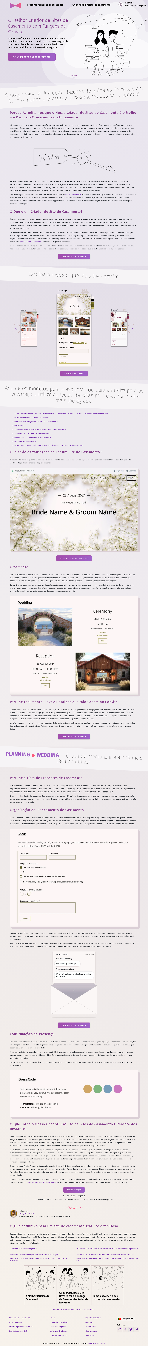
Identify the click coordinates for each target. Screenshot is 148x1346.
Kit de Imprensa (91, 1331)
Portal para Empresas (58, 1327)
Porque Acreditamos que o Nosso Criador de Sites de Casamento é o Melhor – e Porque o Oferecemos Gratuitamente (61, 414)
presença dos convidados (30, 242)
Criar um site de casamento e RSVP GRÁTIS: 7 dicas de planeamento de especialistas (107, 1249)
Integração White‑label (58, 1335)
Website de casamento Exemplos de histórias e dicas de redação (34, 1255)
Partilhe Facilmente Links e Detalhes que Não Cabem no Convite (40, 429)
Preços (52, 1318)
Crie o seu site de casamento (74, 256)
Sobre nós (88, 1322)
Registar (142, 6)
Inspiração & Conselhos (59, 1322)
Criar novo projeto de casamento (21, 1327)
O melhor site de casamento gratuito (23, 1249)
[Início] (15, 5)
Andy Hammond (27, 1213)
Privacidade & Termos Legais (96, 1343)
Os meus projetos (15, 1322)
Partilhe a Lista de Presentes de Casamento (31, 433)
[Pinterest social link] (136, 1329)
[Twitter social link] (131, 1329)
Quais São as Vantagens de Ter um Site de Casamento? (36, 422)
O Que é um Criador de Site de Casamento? (31, 418)
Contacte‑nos (90, 1335)
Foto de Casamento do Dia (18, 1331)
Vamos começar (74, 1190)
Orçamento (18, 426)
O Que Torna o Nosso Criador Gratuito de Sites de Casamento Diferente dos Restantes (48, 445)
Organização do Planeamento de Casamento (32, 437)
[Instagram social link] (119, 1329)
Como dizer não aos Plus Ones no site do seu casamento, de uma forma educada (105, 1255)
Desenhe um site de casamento (74, 558)
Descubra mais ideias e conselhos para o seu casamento (74, 1310)
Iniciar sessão (130, 6)
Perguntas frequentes (93, 1318)
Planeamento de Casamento (19, 1318)
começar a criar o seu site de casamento (41, 1182)
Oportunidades (90, 1327)
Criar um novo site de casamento (31, 56)
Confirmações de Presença (25, 441)
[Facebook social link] (125, 1329)
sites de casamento (73, 195)
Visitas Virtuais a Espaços (59, 1331)
